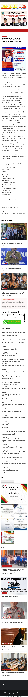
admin (4, 43)
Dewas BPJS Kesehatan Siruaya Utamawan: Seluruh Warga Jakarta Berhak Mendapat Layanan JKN (13, 242)
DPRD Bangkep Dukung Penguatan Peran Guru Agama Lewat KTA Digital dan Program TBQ (14, 372)
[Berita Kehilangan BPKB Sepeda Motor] (14, 586)
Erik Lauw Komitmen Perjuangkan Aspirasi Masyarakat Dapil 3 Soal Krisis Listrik (14, 464)
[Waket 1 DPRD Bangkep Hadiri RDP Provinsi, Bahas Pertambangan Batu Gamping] (14, 662)
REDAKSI (3, 684)
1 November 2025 (9, 245)
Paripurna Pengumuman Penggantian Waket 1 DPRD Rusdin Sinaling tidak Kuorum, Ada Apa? (13, 452)
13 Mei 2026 (8, 623)
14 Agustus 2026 (9, 573)
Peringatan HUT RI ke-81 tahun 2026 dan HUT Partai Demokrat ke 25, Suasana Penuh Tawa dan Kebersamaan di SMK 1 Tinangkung (13, 334)
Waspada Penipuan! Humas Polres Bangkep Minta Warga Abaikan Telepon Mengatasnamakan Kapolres (13, 343)
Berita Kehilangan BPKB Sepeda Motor (10, 339)
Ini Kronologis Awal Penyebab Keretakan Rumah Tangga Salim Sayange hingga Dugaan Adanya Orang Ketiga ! (13, 440)
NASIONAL (4, 36)
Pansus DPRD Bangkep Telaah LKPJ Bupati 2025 (12, 400)
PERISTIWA (4, 593)
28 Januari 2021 (9, 43)
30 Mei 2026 (8, 598)
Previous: (12, 207)
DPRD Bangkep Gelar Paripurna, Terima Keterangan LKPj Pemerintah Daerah (13, 377)
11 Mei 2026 (8, 649)
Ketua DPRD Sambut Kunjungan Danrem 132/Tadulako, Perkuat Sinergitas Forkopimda (12, 395)
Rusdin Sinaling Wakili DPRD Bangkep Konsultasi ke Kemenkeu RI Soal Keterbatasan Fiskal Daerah (13, 446)
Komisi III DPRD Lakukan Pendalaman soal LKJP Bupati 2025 (14, 405)
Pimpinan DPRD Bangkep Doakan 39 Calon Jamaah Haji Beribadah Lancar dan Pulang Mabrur (13, 360)
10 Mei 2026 (8, 675)
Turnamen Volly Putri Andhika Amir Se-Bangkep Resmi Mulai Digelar (14, 423)
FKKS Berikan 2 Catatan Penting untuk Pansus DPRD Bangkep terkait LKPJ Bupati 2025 (13, 348)
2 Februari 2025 (9, 295)
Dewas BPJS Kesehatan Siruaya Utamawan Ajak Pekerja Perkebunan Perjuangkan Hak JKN (12, 267)
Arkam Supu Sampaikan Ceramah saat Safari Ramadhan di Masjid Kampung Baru (11, 469)
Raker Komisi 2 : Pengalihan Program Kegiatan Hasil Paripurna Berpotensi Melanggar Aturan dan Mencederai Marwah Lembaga (13, 433)
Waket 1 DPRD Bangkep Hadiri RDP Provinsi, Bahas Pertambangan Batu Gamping (13, 354)
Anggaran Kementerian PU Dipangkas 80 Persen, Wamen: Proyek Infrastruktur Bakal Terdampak (13, 292)
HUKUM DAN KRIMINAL (6, 617)
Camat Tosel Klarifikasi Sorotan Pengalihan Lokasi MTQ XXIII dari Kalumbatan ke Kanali (14, 418)
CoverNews (13, 693)
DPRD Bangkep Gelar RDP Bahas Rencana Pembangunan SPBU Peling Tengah (11, 383)
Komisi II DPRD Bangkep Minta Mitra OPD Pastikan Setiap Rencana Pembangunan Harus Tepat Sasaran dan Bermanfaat (13, 411)
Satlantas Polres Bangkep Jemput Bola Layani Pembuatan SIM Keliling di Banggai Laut (12, 458)
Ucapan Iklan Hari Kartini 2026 (8, 428)
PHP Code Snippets (9, 696)
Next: (13, 213)
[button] (2, 30)
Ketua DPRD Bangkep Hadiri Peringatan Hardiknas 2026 (13, 366)
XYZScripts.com (19, 696)
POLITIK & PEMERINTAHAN (7, 565)
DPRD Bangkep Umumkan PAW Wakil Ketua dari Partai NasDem (14, 389)
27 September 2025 (10, 270)
